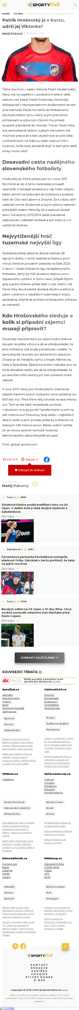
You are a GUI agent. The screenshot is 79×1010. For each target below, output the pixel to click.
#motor (9, 724)
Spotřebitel (51, 704)
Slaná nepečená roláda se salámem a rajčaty (58, 833)
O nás (39, 980)
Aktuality (7, 694)
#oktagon (52, 898)
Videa (48, 870)
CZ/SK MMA (51, 867)
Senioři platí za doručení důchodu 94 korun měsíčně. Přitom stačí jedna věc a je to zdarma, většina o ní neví (18, 912)
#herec (8, 892)
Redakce (39, 968)
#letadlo (9, 886)
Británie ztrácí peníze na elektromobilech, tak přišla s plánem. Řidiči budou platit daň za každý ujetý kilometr (17, 744)
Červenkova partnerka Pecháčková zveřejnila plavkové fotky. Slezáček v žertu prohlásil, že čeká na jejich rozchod (38, 560)
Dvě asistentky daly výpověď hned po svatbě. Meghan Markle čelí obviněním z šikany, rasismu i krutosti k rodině (18, 829)
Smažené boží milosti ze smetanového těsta (57, 824)
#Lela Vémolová (14, 802)
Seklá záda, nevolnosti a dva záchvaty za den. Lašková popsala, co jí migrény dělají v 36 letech (18, 845)
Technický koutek (13, 708)
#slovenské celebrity (17, 807)
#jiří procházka (55, 886)
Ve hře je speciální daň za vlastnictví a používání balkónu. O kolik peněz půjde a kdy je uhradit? (57, 761)
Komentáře (51, 698)
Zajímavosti (9, 711)
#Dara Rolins (12, 813)
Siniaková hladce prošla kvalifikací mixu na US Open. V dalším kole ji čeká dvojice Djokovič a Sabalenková (35, 508)
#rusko (50, 717)
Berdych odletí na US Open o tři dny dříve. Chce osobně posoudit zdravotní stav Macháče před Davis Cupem (37, 612)
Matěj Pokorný (12, 33)
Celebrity (8, 779)
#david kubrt (12, 730)
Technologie (52, 708)
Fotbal (18, 13)
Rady (5, 704)
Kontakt (39, 964)
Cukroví (49, 779)
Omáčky (49, 782)
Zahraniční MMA (54, 864)
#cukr (49, 807)
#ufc (49, 892)
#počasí (9, 898)
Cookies (39, 974)
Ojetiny (6, 701)
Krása (5, 867)
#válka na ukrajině (57, 723)
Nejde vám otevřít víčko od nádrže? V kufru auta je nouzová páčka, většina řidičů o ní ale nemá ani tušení (19, 758)
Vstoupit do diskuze (30, 470)
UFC (47, 873)
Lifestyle (7, 870)
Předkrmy (50, 786)
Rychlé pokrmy (53, 792)
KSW (47, 877)
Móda (6, 873)
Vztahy (6, 877)
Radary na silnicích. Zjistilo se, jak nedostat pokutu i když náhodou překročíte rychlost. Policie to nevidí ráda (58, 745)
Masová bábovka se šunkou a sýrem (55, 841)
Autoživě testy (11, 698)
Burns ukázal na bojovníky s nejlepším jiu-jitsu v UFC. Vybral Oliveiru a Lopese (58, 923)
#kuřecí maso (54, 802)
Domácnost (9, 864)
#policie (9, 718)
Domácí (49, 694)
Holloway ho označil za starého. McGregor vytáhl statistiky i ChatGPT (58, 910)
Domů (6, 13)
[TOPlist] (7, 1008)
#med (50, 813)
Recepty (49, 789)
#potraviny (52, 729)
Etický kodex (39, 977)
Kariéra (39, 971)
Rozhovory (51, 701)
